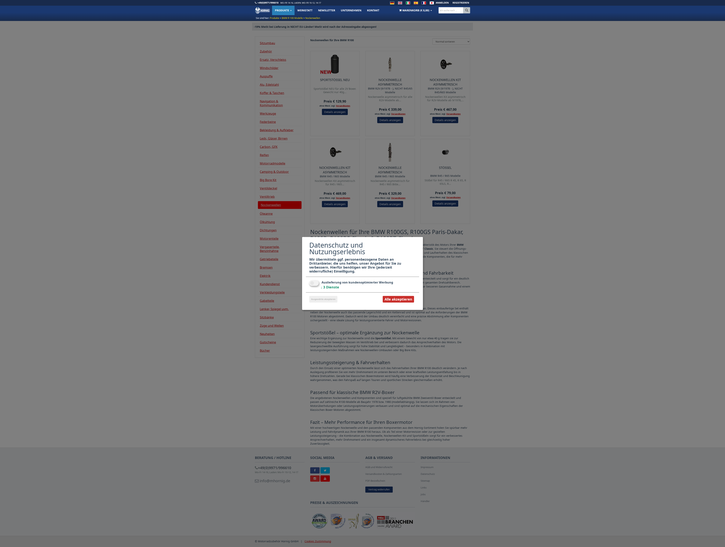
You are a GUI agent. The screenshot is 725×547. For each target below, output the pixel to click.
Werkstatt (304, 10)
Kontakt (373, 10)
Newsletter (326, 10)
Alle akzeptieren (398, 299)
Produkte (282, 10)
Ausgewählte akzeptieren (323, 299)
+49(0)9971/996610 (268, 2)
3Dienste (330, 287)
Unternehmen (351, 10)
